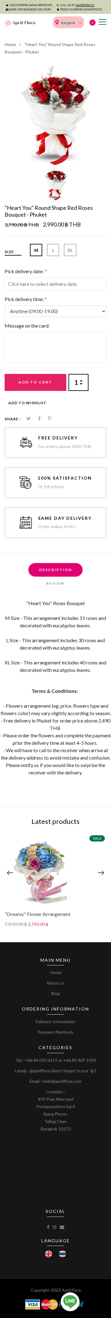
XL (70, 250)
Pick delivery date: (26, 271)
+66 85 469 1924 (79, 1060)
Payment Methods (55, 1032)
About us (55, 982)
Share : (13, 419)
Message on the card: (27, 325)
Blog (55, 993)
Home (10, 44)
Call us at (77, 5)
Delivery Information (55, 1021)
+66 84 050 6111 (41, 1060)
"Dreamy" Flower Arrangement (38, 914)
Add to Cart (35, 382)
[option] (55, 116)
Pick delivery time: (26, 299)
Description (55, 569)
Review (55, 583)
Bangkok (68, 22)
